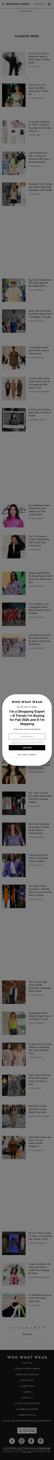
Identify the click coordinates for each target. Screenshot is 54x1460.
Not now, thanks (27, 755)
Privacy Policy (24, 743)
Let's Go (27, 748)
